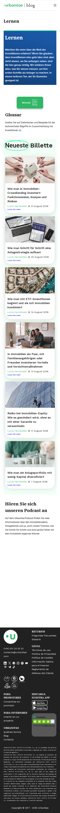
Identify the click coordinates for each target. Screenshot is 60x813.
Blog (6, 735)
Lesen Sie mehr (14, 209)
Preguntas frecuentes (44, 635)
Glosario (36, 639)
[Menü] (55, 5)
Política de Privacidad (44, 654)
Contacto (9, 739)
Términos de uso (41, 650)
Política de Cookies (42, 657)
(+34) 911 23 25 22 (13, 648)
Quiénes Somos (12, 732)
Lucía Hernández (17, 206)
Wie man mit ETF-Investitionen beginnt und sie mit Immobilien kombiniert (28, 303)
